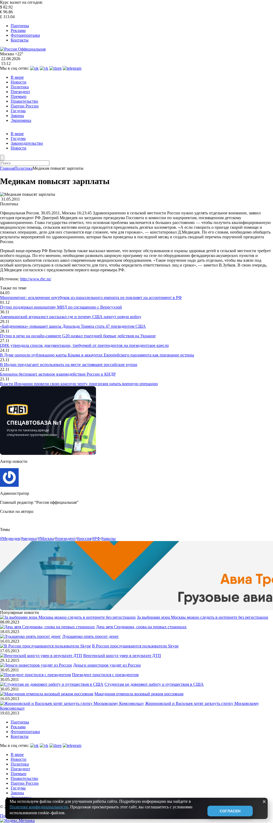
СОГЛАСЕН (230, 811)
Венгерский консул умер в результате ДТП (122, 655)
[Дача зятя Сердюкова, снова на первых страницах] (47, 627)
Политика (20, 87)
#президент (65, 538)
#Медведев (10, 538)
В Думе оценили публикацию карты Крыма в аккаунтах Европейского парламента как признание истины (97, 355)
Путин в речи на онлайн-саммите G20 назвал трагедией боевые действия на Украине (78, 336)
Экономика (21, 120)
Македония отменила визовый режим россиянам (138, 694)
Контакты (20, 40)
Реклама (18, 30)
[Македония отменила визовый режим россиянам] (46, 694)
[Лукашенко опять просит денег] (30, 636)
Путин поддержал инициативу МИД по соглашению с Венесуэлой (61, 307)
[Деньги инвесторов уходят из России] (36, 665)
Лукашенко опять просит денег (90, 636)
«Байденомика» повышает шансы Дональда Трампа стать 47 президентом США (73, 326)
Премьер (18, 96)
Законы (17, 115)
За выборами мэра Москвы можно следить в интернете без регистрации (202, 617)
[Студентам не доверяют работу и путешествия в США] (51, 684)
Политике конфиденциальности (39, 807)
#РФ (96, 538)
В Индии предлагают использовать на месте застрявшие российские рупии (68, 364)
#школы (108, 538)
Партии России (25, 106)
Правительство (24, 101)
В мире (17, 77)
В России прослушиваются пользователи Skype (135, 646)
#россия (84, 538)
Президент (20, 91)
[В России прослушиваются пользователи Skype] (45, 646)
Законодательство (27, 143)
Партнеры (20, 25)
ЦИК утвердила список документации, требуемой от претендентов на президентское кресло (84, 345)
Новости (18, 82)
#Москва (46, 538)
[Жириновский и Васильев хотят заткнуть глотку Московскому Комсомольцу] (72, 703)
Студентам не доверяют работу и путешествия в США (154, 684)
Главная (7, 168)
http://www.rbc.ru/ (35, 279)
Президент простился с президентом (105, 674)
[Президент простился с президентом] (35, 674)
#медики (29, 538)
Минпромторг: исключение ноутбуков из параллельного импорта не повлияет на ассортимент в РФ (91, 297)
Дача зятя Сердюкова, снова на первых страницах (141, 627)
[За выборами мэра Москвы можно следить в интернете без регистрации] (68, 617)
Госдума (18, 111)
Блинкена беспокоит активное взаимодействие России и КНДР (58, 374)
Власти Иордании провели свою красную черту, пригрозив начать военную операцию (79, 383)
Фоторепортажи (25, 35)
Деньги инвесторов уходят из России (107, 665)
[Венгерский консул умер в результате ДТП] (41, 655)
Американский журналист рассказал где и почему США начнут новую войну (70, 316)
